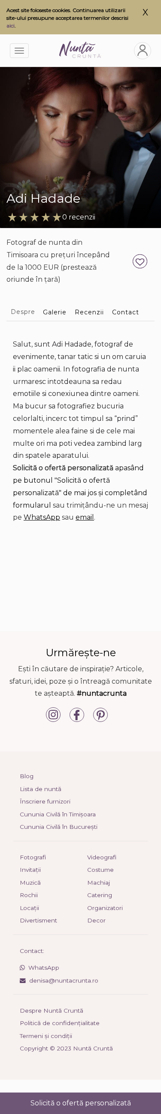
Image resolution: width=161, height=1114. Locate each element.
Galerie (55, 312)
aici (10, 25)
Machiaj (98, 882)
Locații (29, 907)
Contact (125, 312)
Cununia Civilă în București (58, 826)
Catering (99, 895)
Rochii (29, 895)
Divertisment (38, 920)
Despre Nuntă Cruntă (51, 1010)
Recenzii (89, 312)
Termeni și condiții (46, 1035)
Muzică (30, 882)
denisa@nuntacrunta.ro (63, 980)
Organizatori (105, 907)
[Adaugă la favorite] (141, 261)
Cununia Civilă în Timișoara (58, 814)
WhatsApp (42, 517)
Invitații (30, 869)
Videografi (101, 857)
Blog (26, 776)
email (85, 517)
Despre (23, 312)
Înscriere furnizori (45, 801)
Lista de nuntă (40, 788)
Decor (96, 920)
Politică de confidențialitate (60, 1023)
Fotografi (33, 857)
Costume (100, 869)
